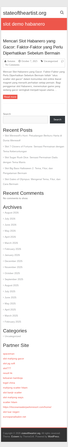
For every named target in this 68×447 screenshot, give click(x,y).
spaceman (8, 353)
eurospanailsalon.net (14, 416)
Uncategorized (51, 61)
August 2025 (12, 285)
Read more (10, 96)
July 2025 (10, 291)
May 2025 (10, 303)
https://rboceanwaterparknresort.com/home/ (27, 407)
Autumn (11, 61)
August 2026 (12, 212)
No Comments (12, 65)
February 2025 (13, 321)
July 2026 (10, 218)
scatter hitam (10, 402)
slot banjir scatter (12, 392)
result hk (7, 373)
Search (7, 114)
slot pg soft (9, 363)
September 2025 (14, 279)
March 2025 (11, 315)
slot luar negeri (11, 411)
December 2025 (13, 261)
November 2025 (13, 267)
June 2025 (10, 297)
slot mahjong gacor (13, 358)
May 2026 (10, 230)
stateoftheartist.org (24, 13)
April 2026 (10, 236)
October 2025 (12, 273)
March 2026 (11, 243)
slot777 (7, 368)
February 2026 (13, 249)
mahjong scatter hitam (15, 387)
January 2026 (12, 255)
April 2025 (10, 309)
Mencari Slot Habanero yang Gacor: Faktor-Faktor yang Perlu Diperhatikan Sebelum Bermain (33, 47)
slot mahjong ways (13, 397)
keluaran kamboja (13, 378)
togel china (9, 382)
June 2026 (10, 224)
